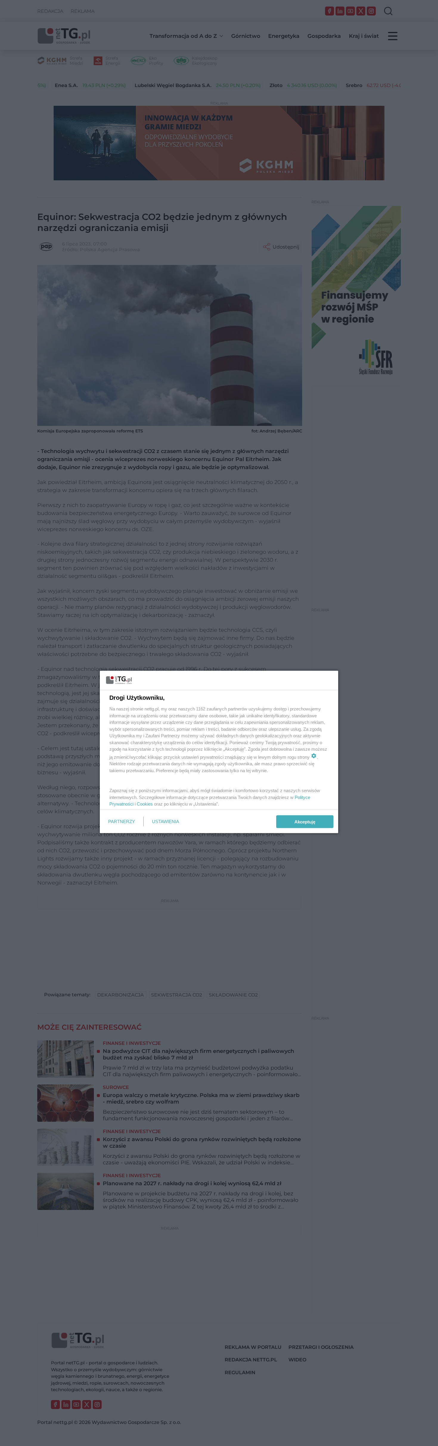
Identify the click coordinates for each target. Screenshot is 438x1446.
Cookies (145, 803)
